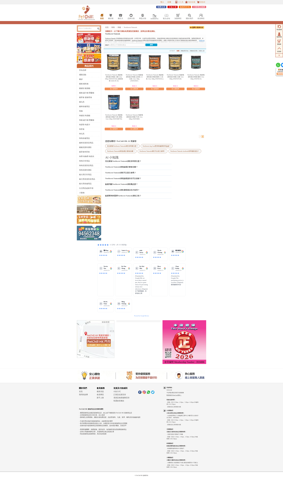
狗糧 (81, 111)
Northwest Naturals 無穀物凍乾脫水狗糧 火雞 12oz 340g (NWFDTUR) (175, 77)
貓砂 (81, 79)
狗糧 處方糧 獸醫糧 (86, 120)
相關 (178, 51)
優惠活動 (82, 75)
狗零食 (81, 129)
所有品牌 (82, 70)
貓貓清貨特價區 (85, 147)
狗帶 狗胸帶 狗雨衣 (86, 156)
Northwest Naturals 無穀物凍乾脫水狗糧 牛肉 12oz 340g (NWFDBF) (134, 117)
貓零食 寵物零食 (85, 97)
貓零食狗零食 (84, 152)
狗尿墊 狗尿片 (84, 125)
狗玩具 (81, 134)
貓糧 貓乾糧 (83, 84)
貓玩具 (81, 102)
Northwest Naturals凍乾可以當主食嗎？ (152, 151)
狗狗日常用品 (84, 161)
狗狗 (113, 27)
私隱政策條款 (119, 401)
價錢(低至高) (194, 51)
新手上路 (100, 398)
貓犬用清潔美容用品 (87, 179)
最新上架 (202, 51)
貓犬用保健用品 (85, 184)
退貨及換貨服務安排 (121, 398)
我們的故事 (83, 395)
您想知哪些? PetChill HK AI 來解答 (121, 141)
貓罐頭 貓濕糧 (84, 88)
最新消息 (100, 391)
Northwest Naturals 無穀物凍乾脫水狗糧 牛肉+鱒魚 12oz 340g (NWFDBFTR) (113, 117)
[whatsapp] (148, 393)
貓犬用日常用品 (85, 175)
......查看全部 (201, 41)
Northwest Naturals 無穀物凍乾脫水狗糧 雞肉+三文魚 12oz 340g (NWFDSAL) (155, 77)
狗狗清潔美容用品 (86, 165)
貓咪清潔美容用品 (86, 143)
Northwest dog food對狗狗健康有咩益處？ (157, 146)
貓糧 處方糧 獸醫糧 (86, 93)
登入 (162, 2)
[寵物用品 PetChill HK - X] (152, 393)
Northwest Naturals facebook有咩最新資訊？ (184, 151)
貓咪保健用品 (84, 106)
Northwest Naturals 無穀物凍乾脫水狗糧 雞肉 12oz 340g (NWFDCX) (196, 77)
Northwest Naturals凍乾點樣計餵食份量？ (121, 151)
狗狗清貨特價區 (85, 170)
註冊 (169, 2)
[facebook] (140, 393)
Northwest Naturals (130, 27)
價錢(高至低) (184, 51)
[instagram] (144, 393)
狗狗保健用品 (84, 138)
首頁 (107, 27)
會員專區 (100, 395)
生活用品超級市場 (86, 188)
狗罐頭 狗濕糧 (84, 115)
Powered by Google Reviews (141, 315)
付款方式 (117, 391)
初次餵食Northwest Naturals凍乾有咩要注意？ (122, 146)
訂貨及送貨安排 (120, 395)
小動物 (81, 193)
